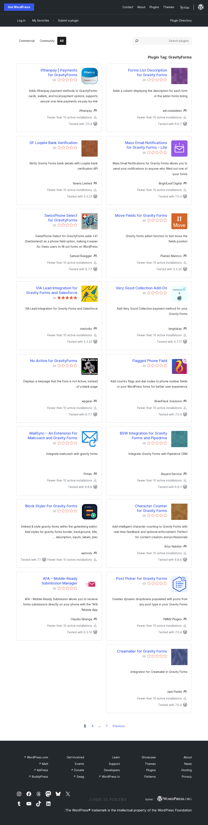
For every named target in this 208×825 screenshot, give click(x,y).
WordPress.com (36, 757)
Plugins (151, 770)
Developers (112, 770)
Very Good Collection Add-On (141, 288)
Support (114, 763)
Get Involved (75, 757)
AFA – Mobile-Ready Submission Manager (59, 580)
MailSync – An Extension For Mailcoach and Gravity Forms (52, 435)
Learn (116, 757)
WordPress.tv (109, 776)
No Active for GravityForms (53, 361)
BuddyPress (38, 776)
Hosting (186, 770)
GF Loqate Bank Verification (53, 143)
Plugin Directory (181, 20)
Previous (119, 726)
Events (79, 763)
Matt (43, 763)
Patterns (150, 776)
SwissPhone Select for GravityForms (60, 217)
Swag (78, 776)
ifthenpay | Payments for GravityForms (59, 72)
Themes (150, 763)
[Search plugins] (137, 41)
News (188, 763)
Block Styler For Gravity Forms (51, 506)
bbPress (41, 770)
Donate (77, 770)
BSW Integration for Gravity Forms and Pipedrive (143, 435)
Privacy (187, 776)
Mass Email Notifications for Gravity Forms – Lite (146, 145)
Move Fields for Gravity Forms (141, 215)
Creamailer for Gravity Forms (142, 651)
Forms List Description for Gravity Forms (147, 72)
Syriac (149, 799)
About (188, 757)
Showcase (149, 757)
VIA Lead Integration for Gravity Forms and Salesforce (51, 290)
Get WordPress (19, 7)
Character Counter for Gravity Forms (151, 508)
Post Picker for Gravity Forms (141, 578)
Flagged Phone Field (149, 361)
